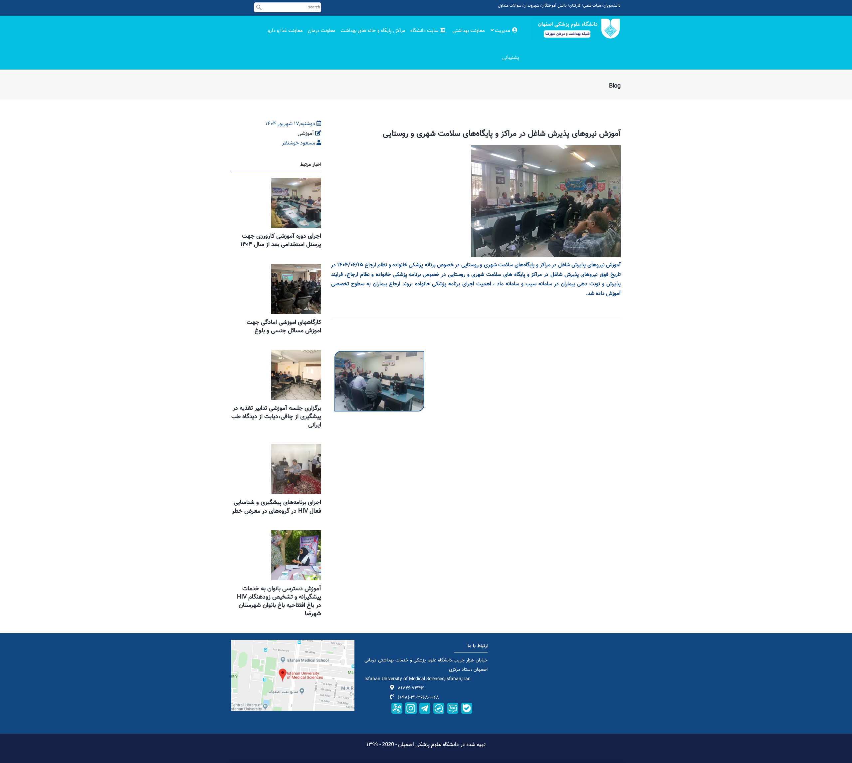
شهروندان (531, 6)
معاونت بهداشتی (468, 31)
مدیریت (503, 31)
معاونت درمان (321, 31)
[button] (379, 355)
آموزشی (306, 133)
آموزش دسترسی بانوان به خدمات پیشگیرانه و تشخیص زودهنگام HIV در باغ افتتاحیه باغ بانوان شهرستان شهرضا (279, 601)
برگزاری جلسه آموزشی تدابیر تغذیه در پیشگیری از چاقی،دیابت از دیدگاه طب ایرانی (276, 417)
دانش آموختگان (554, 6)
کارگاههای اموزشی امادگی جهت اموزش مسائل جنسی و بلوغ (284, 327)
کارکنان (575, 6)
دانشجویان (612, 6)
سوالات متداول (509, 6)
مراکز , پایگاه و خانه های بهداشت (372, 31)
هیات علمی (592, 6)
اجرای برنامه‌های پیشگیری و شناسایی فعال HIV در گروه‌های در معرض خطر (276, 507)
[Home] (576, 28)
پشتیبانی (510, 58)
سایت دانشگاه (425, 31)
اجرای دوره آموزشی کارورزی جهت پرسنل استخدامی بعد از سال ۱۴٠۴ (280, 240)
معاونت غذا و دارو (285, 31)
